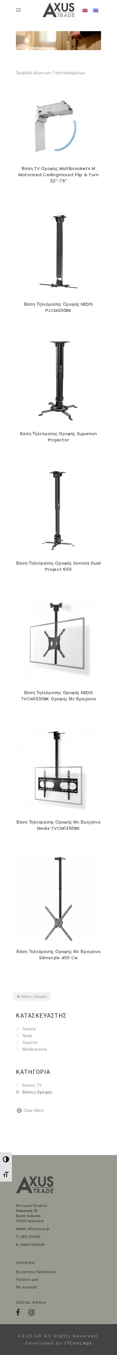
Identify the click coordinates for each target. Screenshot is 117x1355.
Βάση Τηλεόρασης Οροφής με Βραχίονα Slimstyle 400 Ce (58, 954)
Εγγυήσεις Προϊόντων (36, 1272)
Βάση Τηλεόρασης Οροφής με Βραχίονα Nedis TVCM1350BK (58, 825)
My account (26, 1287)
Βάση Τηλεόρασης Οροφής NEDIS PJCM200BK (58, 307)
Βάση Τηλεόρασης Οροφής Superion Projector (58, 437)
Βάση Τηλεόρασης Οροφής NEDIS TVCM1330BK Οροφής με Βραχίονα (58, 696)
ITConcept (78, 1343)
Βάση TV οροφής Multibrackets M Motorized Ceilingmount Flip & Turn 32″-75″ (58, 174)
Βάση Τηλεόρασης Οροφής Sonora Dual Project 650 (58, 566)
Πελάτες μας (27, 1279)
